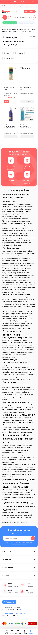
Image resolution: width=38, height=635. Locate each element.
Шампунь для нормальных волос (25, 126)
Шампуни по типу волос (15, 31)
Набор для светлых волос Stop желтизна (10, 126)
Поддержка (10, 602)
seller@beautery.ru (9, 615)
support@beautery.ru (10, 609)
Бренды (6, 53)
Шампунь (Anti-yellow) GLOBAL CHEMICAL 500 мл (27, 87)
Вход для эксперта (29, 6)
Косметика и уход (12, 29)
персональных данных (19, 544)
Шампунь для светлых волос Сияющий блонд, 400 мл (10, 87)
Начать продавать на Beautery (13, 613)
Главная (4, 29)
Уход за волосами (24, 29)
